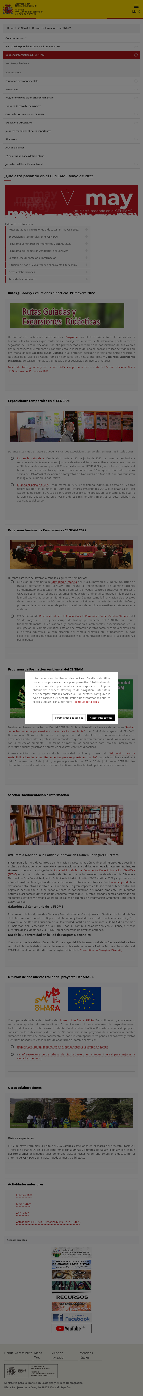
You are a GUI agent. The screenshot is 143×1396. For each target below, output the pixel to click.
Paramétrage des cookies (69, 717)
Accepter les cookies (101, 717)
